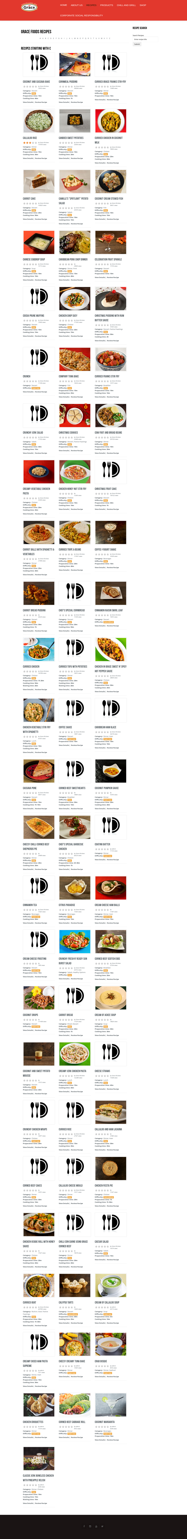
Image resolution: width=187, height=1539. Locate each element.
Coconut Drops (30, 1015)
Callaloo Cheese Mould (71, 1185)
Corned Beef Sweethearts (72, 788)
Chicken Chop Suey (68, 315)
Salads (69, 212)
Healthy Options (79, 972)
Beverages (107, 558)
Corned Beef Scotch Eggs (107, 958)
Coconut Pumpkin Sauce (107, 788)
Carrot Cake (29, 198)
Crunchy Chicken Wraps (35, 1129)
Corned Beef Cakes (32, 1185)
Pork (75, 268)
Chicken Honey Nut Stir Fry (72, 488)
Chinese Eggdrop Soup (34, 259)
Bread (69, 1024)
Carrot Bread (66, 1015)
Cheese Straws (102, 1071)
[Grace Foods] (29, 7)
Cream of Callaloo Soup (107, 1302)
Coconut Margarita (105, 1422)
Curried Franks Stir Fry (107, 376)
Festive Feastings (116, 329)
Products (106, 5)
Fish (104, 207)
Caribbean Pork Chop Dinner (73, 259)
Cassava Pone (30, 788)
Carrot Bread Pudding (34, 610)
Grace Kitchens (44, 86)
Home (63, 5)
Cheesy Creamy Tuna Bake (72, 1361)
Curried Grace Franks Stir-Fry (110, 81)
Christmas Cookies (68, 432)
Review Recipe (41, 102)
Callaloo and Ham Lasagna (108, 1129)
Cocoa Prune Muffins (33, 315)
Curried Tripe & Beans (70, 549)
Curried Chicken (31, 666)
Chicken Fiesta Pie (104, 1185)
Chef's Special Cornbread (72, 610)
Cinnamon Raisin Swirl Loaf (109, 610)
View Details (28, 102)
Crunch (26, 376)
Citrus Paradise (67, 905)
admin (114, 849)
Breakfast (107, 385)
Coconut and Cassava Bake (36, 81)
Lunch (34, 741)
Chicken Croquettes (33, 1422)
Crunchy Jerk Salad (33, 432)
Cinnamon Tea (30, 905)
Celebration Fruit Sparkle (108, 259)
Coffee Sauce (65, 727)
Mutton (34, 1311)
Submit (137, 44)
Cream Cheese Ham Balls (107, 905)
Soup (33, 268)
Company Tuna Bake (69, 376)
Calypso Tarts (66, 1302)
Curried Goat (29, 1302)
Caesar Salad (102, 1241)
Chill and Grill (126, 5)
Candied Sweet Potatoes (71, 138)
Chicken (106, 151)
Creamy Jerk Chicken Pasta (72, 1071)
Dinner (106, 91)
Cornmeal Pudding (68, 81)
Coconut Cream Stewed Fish (109, 198)
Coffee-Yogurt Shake (105, 549)
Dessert (34, 91)
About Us (77, 5)
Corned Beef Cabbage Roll (72, 1422)
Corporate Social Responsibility (81, 15)
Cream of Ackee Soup (105, 1015)
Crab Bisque (101, 1361)
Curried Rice (65, 1129)
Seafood (112, 1370)
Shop (143, 5)
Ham (111, 736)
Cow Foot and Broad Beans (108, 432)
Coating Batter (102, 844)
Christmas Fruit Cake (106, 488)
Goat (40, 1311)
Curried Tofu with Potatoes (73, 666)
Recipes (91, 5)
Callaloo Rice (30, 138)
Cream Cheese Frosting (34, 958)
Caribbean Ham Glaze (105, 727)
